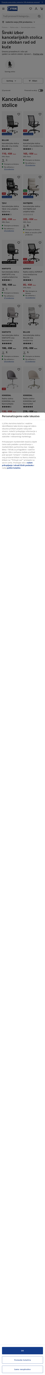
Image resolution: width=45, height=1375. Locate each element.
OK (22, 1350)
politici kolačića (13, 468)
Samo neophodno (22, 1369)
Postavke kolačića (22, 1360)
